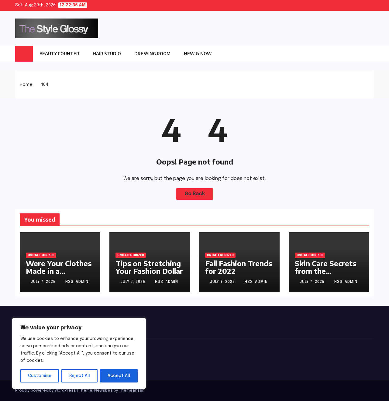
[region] (79, 353)
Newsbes (103, 391)
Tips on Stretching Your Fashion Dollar (149, 267)
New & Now (198, 53)
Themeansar (131, 391)
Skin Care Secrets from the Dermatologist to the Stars (325, 275)
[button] (369, 53)
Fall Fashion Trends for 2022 (238, 267)
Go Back (194, 193)
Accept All (119, 376)
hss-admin (76, 282)
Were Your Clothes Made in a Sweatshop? (58, 271)
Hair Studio (107, 53)
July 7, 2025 (44, 282)
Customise (39, 376)
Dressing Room (152, 53)
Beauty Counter (59, 53)
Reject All (79, 376)
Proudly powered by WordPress (46, 391)
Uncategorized (41, 255)
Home (26, 84)
